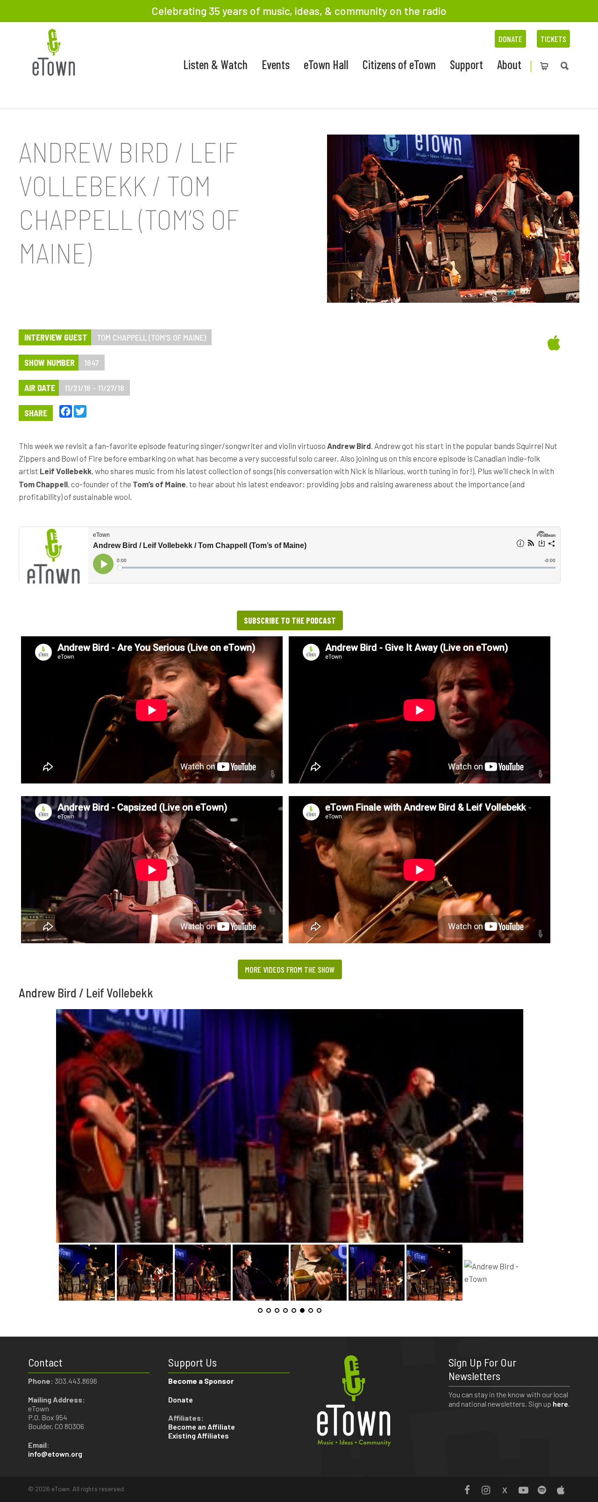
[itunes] (493, 342)
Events (276, 64)
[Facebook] (467, 1490)
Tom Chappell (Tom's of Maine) (151, 337)
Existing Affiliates (198, 1435)
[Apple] (560, 1490)
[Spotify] (542, 1490)
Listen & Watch (215, 64)
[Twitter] (504, 1490)
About (509, 64)
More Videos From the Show (290, 969)
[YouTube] (523, 1490)
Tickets (553, 39)
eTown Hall (326, 64)
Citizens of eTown (399, 64)
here (560, 1403)
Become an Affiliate (202, 1426)
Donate (510, 39)
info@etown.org (55, 1453)
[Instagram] (486, 1490)
